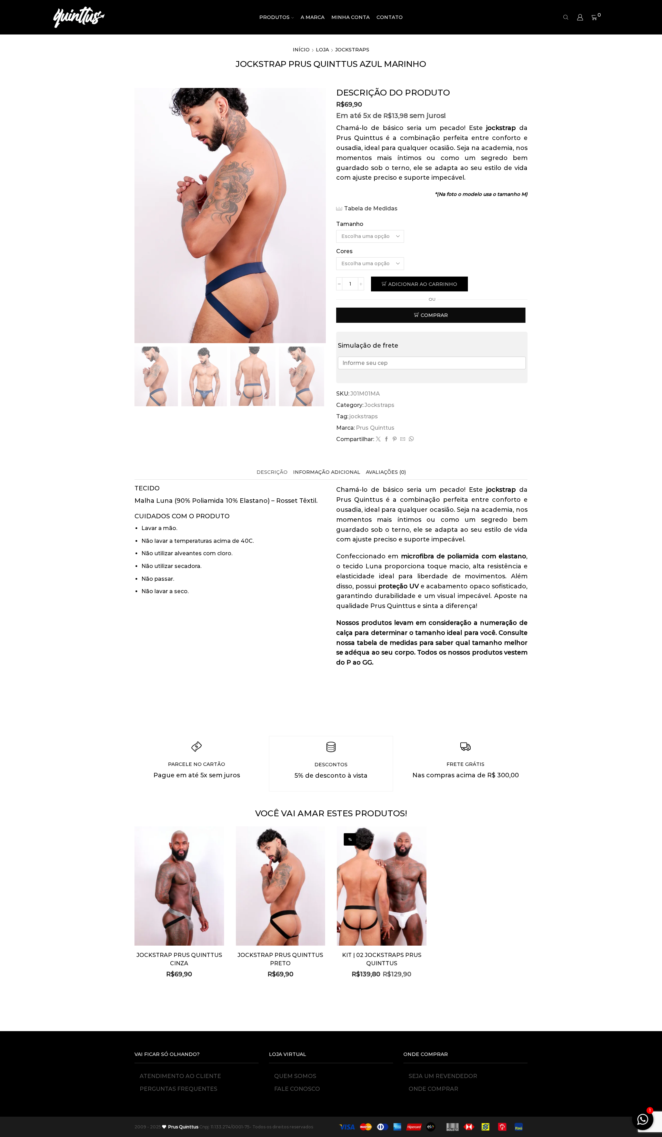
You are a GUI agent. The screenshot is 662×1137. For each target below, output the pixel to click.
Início (301, 50)
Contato (390, 17)
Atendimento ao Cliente (180, 1076)
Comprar (434, 315)
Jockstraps (352, 50)
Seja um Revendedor (443, 1076)
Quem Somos (295, 1076)
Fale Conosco (297, 1089)
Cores (344, 251)
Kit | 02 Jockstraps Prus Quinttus (381, 959)
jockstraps (363, 416)
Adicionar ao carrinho (422, 284)
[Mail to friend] (403, 439)
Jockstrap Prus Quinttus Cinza (179, 959)
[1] (642, 1123)
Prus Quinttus (375, 428)
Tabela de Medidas (371, 208)
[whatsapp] (410, 439)
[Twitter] (378, 439)
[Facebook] (386, 439)
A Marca (312, 17)
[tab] (272, 472)
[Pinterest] (395, 439)
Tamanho (349, 224)
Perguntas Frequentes (178, 1089)
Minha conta (350, 17)
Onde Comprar (433, 1089)
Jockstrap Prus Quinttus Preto (280, 959)
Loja (322, 50)
